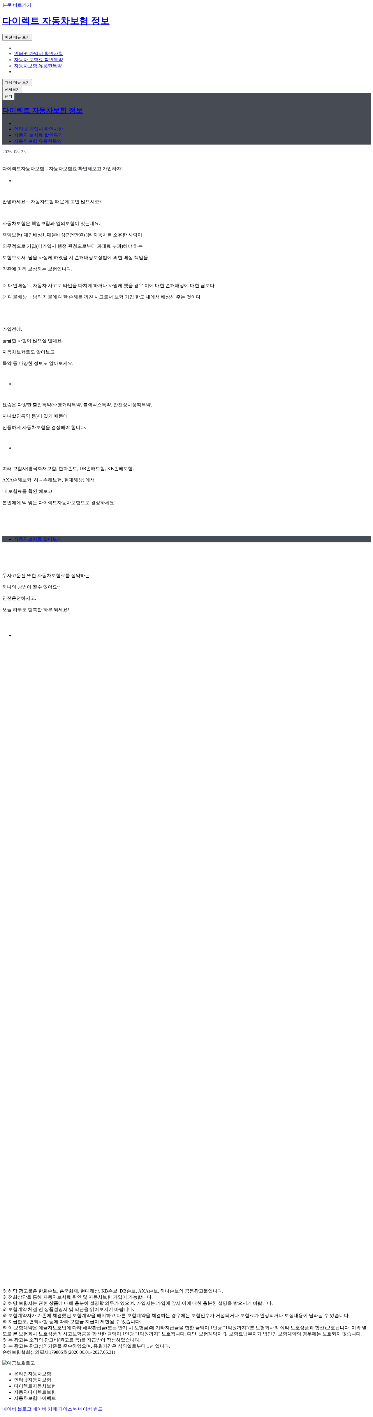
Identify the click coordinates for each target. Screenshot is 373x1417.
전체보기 (12, 89)
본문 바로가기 (16, 5)
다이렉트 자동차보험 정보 (56, 20)
